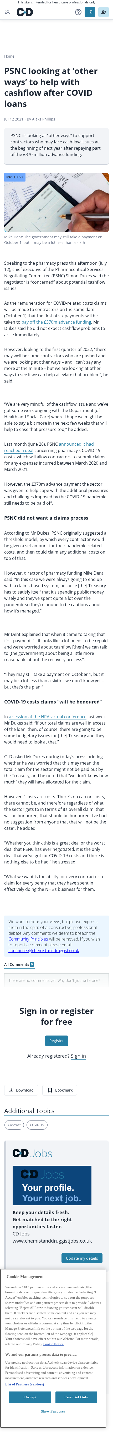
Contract (14, 1125)
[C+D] (25, 12)
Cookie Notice (53, 1344)
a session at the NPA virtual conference (47, 717)
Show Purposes (53, 1411)
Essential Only (76, 1397)
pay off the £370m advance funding (56, 322)
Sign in (78, 1056)
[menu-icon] (7, 12)
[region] (53, 1348)
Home (9, 56)
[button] (78, 12)
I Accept (30, 1397)
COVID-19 (37, 1125)
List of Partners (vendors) (24, 1384)
